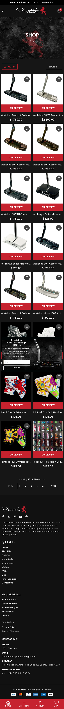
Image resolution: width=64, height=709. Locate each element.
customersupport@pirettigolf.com (19, 656)
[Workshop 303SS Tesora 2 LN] (48, 89)
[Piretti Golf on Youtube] (20, 515)
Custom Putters (9, 603)
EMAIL (5, 653)
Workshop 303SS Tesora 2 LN (48, 115)
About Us (6, 551)
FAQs (4, 571)
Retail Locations (10, 578)
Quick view (16, 108)
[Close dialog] (60, 338)
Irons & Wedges (10, 607)
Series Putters (9, 599)
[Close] (59, 2)
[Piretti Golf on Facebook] (3, 515)
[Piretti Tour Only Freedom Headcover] (16, 386)
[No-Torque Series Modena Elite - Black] (48, 188)
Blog (4, 574)
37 (43, 485)
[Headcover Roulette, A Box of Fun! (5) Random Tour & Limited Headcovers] (48, 436)
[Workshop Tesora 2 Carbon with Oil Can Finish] (16, 287)
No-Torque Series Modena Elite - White (21, 263)
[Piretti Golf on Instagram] (15, 515)
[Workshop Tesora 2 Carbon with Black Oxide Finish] (16, 89)
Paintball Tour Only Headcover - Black (21, 461)
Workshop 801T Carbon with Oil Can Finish (23, 164)
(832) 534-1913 (9, 648)
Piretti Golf (9, 522)
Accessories (8, 611)
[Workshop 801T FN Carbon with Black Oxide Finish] (16, 188)
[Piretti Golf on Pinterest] (26, 515)
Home (5, 547)
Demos (5, 615)
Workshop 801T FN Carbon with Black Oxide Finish (26, 214)
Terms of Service (10, 631)
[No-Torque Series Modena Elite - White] (16, 238)
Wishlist (5, 567)
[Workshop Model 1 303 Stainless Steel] (48, 287)
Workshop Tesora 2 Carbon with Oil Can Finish (25, 313)
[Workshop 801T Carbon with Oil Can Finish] (16, 139)
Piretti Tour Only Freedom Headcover (20, 412)
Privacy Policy (9, 627)
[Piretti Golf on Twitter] (9, 515)
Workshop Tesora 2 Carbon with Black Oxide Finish (27, 115)
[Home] (27, 41)
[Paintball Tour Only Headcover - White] (48, 386)
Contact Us (7, 582)
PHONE (5, 644)
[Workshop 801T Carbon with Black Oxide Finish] (48, 238)
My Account (8, 563)
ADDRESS (7, 661)
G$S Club (6, 555)
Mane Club (7, 559)
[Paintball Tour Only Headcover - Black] (16, 436)
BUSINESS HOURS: (11, 669)
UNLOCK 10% (16, 368)
